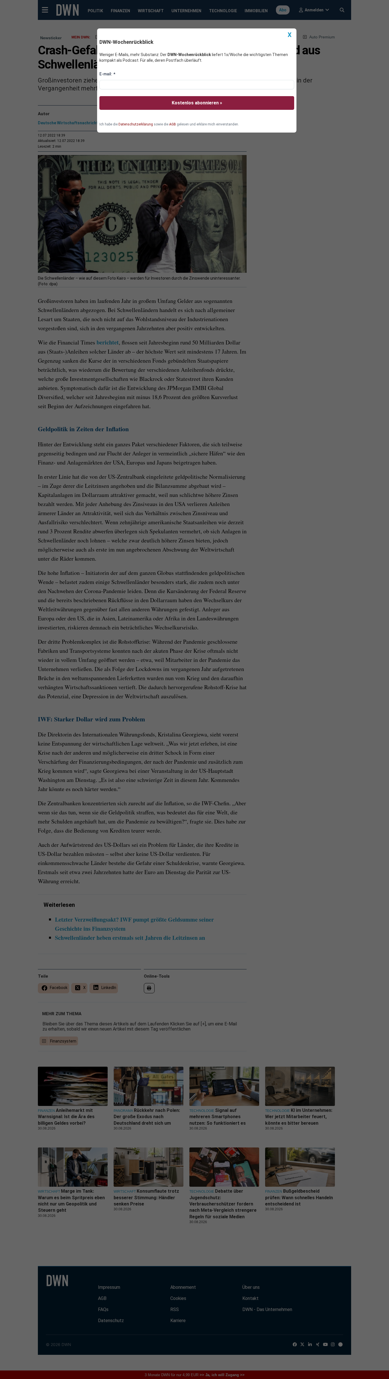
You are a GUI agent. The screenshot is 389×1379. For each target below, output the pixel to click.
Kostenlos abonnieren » (197, 103)
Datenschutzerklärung (135, 124)
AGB (172, 124)
